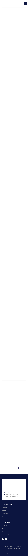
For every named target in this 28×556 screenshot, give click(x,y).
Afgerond (4, 29)
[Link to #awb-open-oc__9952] (25, 3)
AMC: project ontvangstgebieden (11, 302)
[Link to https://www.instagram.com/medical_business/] (3, 539)
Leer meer (5, 51)
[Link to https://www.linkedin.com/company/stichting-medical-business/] (6, 539)
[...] (3, 48)
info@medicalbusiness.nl (12, 492)
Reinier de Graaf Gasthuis (9, 437)
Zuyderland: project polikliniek (11, 395)
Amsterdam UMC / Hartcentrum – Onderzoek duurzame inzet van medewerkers (11, 77)
